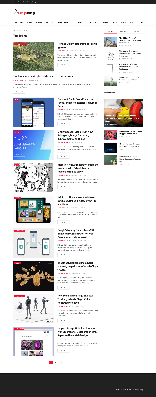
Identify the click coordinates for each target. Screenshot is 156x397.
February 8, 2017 (71, 339)
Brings (25, 30)
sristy (61, 339)
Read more (63, 65)
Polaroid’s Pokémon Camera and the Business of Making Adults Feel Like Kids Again (122, 118)
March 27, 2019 (31, 80)
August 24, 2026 (125, 149)
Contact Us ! (22, 2)
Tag (20, 30)
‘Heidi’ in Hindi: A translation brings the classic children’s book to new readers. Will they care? (78, 168)
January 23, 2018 (76, 142)
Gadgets (81, 23)
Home (15, 2)
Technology (104, 23)
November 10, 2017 (76, 208)
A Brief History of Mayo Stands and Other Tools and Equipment (130, 66)
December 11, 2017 (76, 175)
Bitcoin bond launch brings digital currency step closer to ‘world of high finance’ (77, 266)
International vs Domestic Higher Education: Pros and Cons (130, 159)
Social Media (56, 23)
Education (91, 23)
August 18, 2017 (75, 273)
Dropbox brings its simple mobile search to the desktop (43, 76)
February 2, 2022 (75, 51)
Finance (115, 23)
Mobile (30, 23)
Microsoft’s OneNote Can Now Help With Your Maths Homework (130, 53)
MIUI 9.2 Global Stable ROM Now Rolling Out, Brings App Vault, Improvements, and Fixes (75, 135)
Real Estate (69, 23)
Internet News (42, 23)
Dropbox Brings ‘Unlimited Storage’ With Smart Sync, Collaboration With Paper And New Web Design (77, 332)
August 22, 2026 (125, 164)
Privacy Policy (31, 2)
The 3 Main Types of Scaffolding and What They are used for (130, 40)
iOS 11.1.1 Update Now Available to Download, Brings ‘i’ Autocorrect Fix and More (76, 201)
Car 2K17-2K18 (127, 23)
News (22, 23)
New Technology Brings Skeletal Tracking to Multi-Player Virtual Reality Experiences (75, 299)
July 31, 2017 (74, 306)
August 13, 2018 (75, 110)
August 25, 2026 (111, 124)
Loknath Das (63, 51)
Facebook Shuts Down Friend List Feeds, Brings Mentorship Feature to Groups (77, 103)
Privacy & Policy (138, 390)
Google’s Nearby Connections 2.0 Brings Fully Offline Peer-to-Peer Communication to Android (75, 234)
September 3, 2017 (76, 241)
